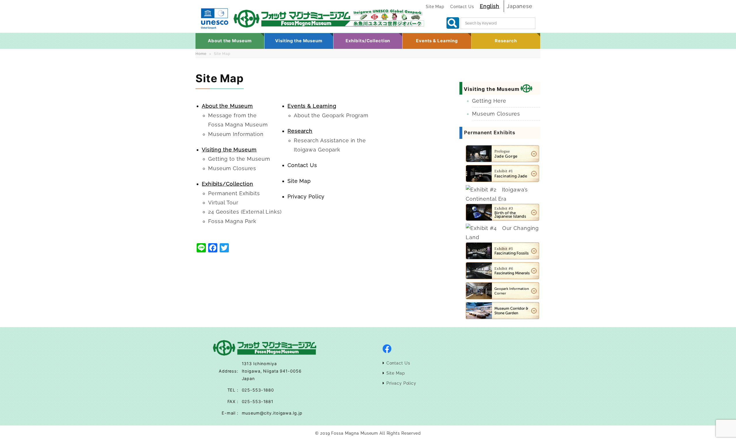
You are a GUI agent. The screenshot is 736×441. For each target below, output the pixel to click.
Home (200, 54)
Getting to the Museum (239, 159)
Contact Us (462, 6)
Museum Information (236, 134)
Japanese (519, 6)
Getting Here (489, 101)
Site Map (435, 6)
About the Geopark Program (331, 115)
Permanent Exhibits (234, 193)
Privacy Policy (306, 196)
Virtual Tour (223, 203)
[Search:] (498, 25)
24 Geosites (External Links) (245, 212)
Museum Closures (232, 168)
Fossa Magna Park (232, 221)
